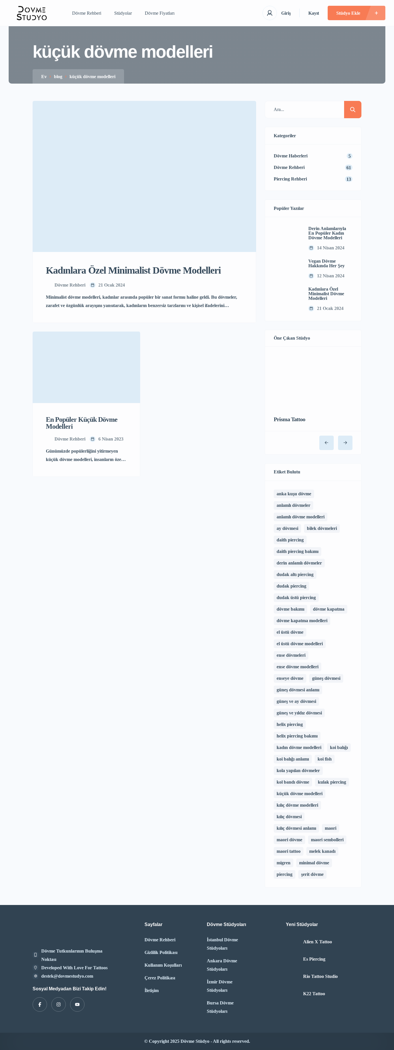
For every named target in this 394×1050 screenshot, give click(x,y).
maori (330, 828)
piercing (284, 874)
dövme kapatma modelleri (302, 620)
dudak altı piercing (295, 574)
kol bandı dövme (293, 782)
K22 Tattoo (314, 993)
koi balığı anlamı (293, 759)
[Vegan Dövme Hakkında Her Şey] (287, 269)
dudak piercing (291, 586)
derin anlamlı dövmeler (299, 562)
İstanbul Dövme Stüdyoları (222, 944)
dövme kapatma (328, 609)
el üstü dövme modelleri (300, 643)
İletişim (152, 990)
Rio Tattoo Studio (320, 976)
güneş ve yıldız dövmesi (299, 712)
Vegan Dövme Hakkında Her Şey (326, 263)
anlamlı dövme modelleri (300, 516)
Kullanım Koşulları (163, 965)
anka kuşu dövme (294, 493)
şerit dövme (312, 874)
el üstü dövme (290, 632)
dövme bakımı (290, 609)
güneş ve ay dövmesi (296, 701)
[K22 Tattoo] (292, 993)
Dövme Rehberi (86, 13)
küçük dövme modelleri (299, 793)
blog (58, 76)
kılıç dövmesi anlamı (296, 828)
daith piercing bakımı (297, 551)
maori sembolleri (327, 839)
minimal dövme (314, 862)
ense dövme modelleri (297, 666)
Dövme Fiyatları (160, 13)
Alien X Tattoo (317, 942)
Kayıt (313, 13)
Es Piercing (314, 959)
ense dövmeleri (291, 655)
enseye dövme (290, 678)
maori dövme (289, 839)
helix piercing (290, 724)
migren (283, 862)
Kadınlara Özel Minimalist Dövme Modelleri (326, 294)
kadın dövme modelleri (299, 747)
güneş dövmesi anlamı (298, 689)
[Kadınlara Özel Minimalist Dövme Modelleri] (287, 299)
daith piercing (290, 539)
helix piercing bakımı (297, 735)
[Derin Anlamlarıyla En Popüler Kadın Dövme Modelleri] (287, 239)
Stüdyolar (123, 13)
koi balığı (339, 747)
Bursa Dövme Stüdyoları (220, 1007)
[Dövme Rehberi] (32, 13)
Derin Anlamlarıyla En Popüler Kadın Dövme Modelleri (327, 233)
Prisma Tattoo (289, 419)
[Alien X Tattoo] (292, 942)
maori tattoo (289, 851)
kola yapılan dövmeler (298, 770)
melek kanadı (322, 851)
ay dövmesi (287, 528)
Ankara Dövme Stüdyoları (222, 965)
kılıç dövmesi (289, 816)
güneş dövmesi (326, 678)
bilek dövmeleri (322, 528)
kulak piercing (332, 782)
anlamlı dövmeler (293, 505)
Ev (44, 76)
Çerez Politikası (160, 977)
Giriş (286, 13)
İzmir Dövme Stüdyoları (219, 986)
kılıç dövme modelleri (297, 805)
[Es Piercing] (292, 959)
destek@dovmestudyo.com (67, 976)
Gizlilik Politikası (161, 952)
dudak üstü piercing (296, 597)
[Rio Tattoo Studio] (292, 976)
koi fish (325, 759)
